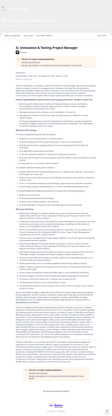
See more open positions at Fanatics (56, 391)
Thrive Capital (19, 9)
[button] (107, 411)
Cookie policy (61, 411)
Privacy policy (51, 411)
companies (12, 35)
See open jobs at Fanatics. (30, 62)
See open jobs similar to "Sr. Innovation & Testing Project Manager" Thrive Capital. (51, 65)
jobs (28, 35)
